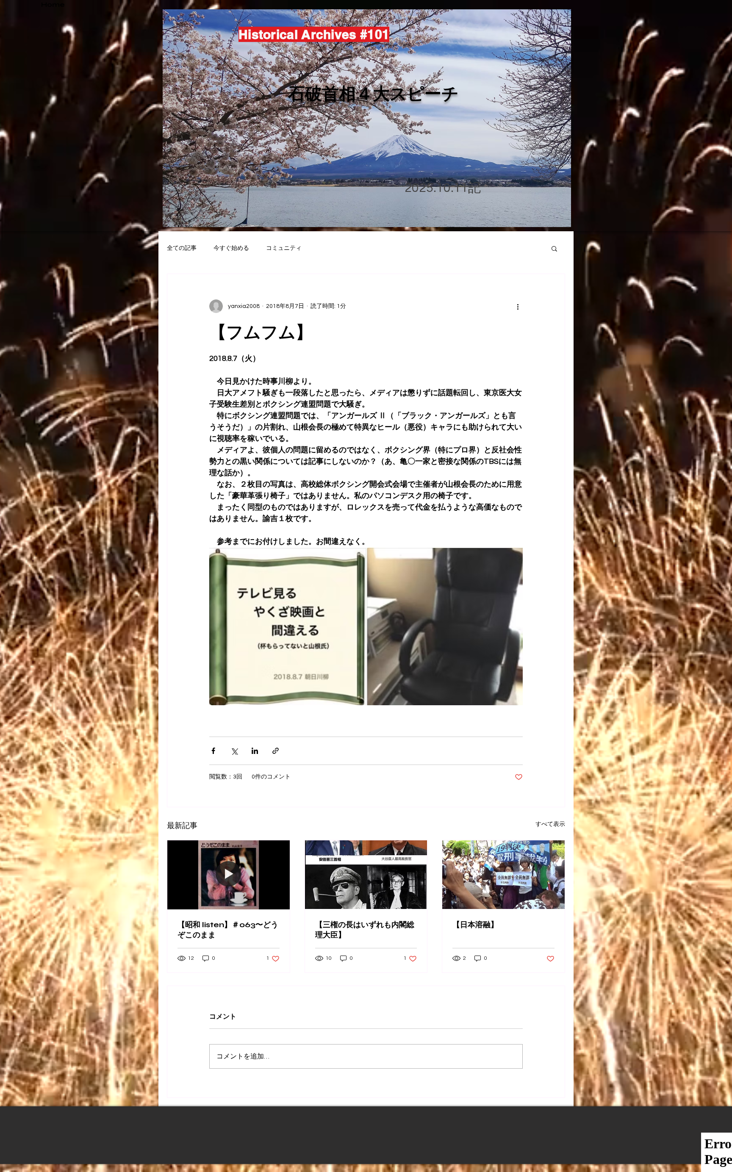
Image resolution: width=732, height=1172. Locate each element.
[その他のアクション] (518, 306)
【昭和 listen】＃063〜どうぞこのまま (227, 929)
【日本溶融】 (475, 924)
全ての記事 (182, 248)
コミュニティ (284, 248)
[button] (554, 248)
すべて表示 (550, 824)
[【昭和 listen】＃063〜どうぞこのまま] (228, 874)
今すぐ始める (231, 248)
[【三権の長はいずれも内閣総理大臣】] (366, 874)
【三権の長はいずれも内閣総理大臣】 (364, 929)
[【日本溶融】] (503, 874)
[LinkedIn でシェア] (255, 751)
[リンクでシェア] (276, 751)
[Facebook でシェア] (213, 751)
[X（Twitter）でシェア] (234, 751)
